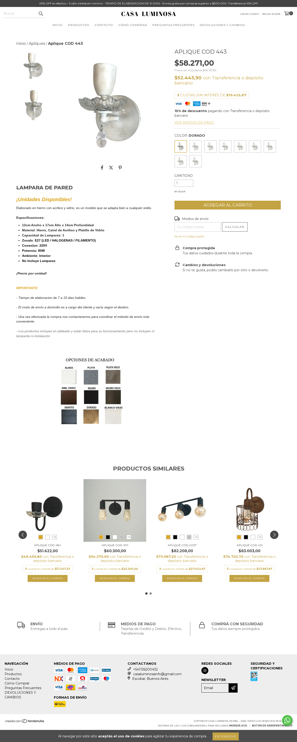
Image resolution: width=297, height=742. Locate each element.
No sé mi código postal (189, 236)
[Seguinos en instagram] (204, 670)
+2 (54, 537)
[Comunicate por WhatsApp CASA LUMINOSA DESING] (287, 720)
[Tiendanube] (25, 722)
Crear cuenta (249, 14)
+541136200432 (145, 669)
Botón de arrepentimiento (272, 725)
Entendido (225, 736)
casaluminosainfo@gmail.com (157, 674)
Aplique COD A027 (182, 545)
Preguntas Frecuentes (173, 25)
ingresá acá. (238, 725)
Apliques (37, 43)
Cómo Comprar (132, 25)
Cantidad (183, 176)
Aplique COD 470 (115, 545)
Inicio (57, 25)
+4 (129, 537)
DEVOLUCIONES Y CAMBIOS (222, 25)
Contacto (103, 25)
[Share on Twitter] (111, 167)
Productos (78, 25)
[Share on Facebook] (102, 167)
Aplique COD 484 (47, 545)
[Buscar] (40, 14)
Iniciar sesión (271, 14)
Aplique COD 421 (249, 545)
